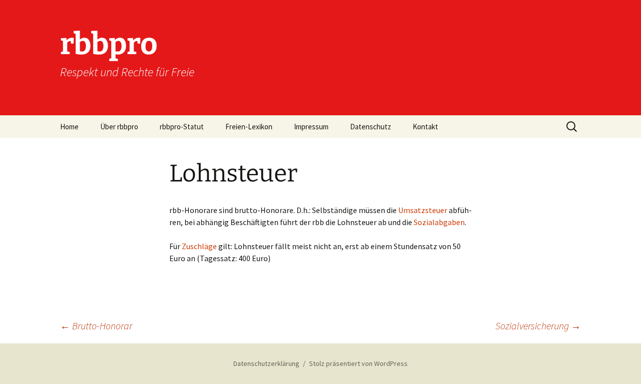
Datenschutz (370, 126)
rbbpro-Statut (182, 126)
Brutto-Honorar (96, 325)
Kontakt (425, 126)
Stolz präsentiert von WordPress (358, 363)
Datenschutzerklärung (266, 363)
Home (69, 126)
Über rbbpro (119, 126)
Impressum (311, 126)
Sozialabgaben (439, 222)
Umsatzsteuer (422, 210)
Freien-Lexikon (248, 126)
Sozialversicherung (538, 325)
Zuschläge (199, 246)
